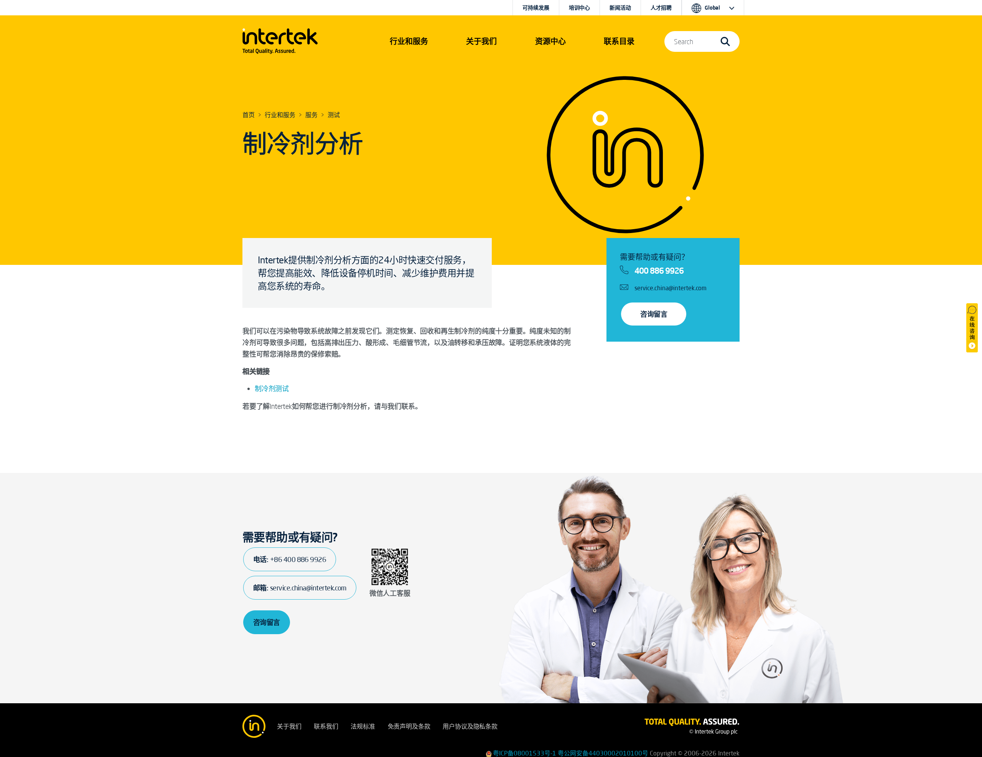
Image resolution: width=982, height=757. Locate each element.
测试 (334, 115)
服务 (311, 115)
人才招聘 (661, 7)
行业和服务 (280, 115)
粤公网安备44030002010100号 (603, 753)
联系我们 (326, 726)
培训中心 (579, 7)
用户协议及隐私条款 (470, 726)
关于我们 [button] (481, 41)
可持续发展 (535, 7)
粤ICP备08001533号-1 (524, 753)
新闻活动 (620, 7)
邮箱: (299, 587)
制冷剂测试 (272, 388)
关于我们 (289, 726)
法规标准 (363, 726)
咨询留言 (653, 314)
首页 (248, 115)
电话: (289, 559)
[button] (409, 41)
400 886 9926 (659, 271)
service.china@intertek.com (670, 288)
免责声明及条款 (409, 726)
